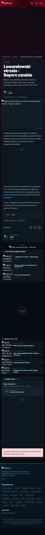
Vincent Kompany (24, 491)
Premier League (30, 498)
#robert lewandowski (10, 220)
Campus (39, 498)
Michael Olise (6, 491)
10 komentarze (22, 97)
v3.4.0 (3, 479)
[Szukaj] (32, 3)
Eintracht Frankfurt (30, 502)
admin (12, 237)
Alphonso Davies (15, 505)
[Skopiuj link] (39, 227)
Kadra (21, 495)
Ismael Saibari (15, 498)
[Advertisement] (22, 31)
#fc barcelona (20, 220)
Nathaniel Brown (29, 495)
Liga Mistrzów (19, 502)
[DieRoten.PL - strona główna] (10, 3)
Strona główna (6, 56)
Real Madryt (6, 505)
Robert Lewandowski (12, 195)
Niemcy (11, 502)
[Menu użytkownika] (36, 3)
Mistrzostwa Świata (36, 491)
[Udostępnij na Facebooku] (31, 227)
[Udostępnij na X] (35, 227)
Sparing (24, 505)
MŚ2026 (5, 502)
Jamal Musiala (13, 495)
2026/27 (39, 488)
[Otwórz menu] (41, 3)
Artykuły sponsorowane (8, 513)
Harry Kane (14, 491)
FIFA (22, 498)
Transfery (17, 488)
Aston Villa (39, 502)
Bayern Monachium (7, 488)
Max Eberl (5, 495)
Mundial (32, 488)
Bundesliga (25, 488)
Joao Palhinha (6, 498)
